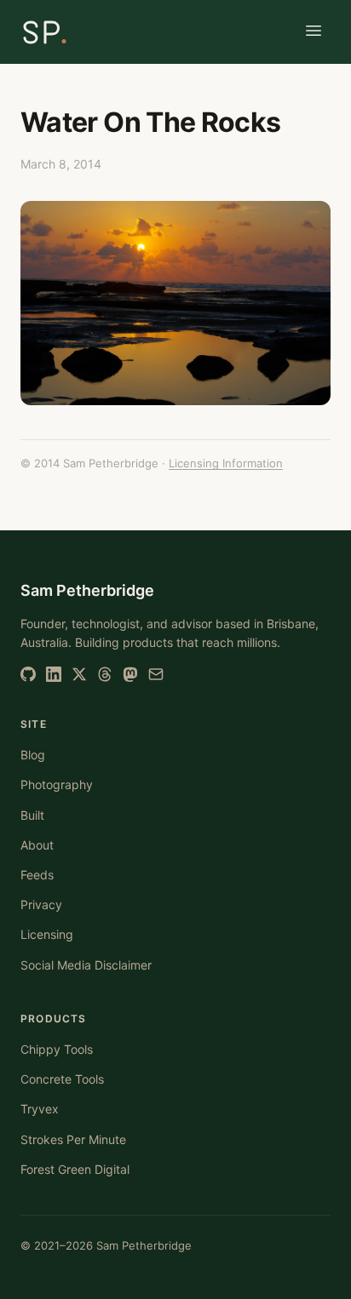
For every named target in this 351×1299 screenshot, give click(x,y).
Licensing (46, 934)
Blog (32, 754)
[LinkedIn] (53, 674)
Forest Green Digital (74, 1169)
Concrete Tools (62, 1079)
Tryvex (39, 1109)
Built (32, 815)
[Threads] (104, 674)
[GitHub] (28, 674)
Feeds (37, 874)
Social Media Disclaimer (86, 965)
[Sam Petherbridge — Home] (44, 32)
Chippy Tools (56, 1049)
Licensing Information (226, 463)
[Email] (156, 674)
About (37, 845)
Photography (56, 784)
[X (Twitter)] (79, 674)
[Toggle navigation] (313, 32)
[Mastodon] (130, 674)
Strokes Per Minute (73, 1139)
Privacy (41, 904)
